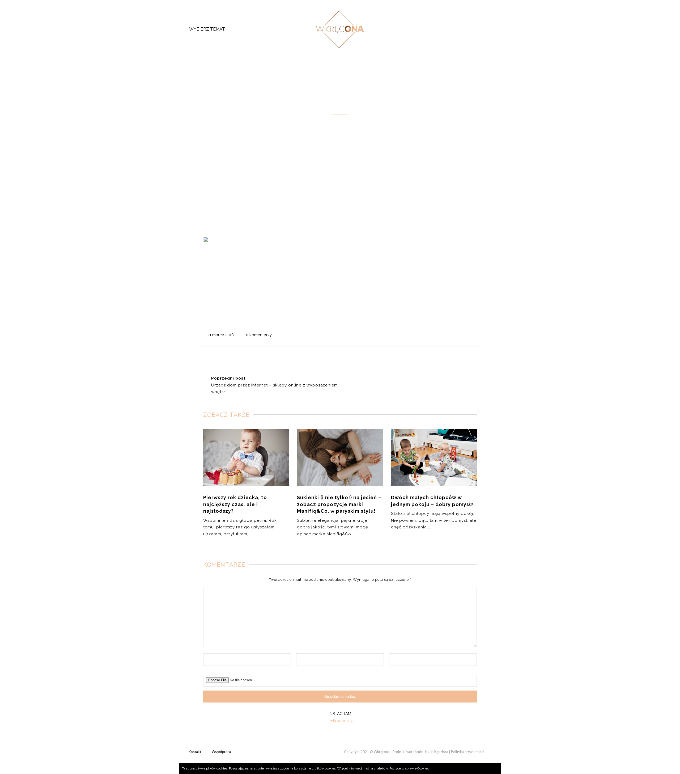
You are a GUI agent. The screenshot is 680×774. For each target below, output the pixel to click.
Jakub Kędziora (436, 752)
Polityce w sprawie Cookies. (409, 768)
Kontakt (195, 752)
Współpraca (221, 752)
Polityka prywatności (467, 752)
